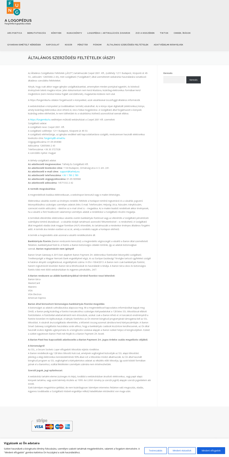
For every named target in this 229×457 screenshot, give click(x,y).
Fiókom (97, 45)
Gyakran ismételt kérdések (24, 45)
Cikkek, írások (182, 33)
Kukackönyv (74, 33)
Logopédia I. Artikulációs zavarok (108, 33)
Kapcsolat (53, 45)
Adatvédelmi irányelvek (168, 45)
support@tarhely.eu (70, 171)
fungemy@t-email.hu (54, 138)
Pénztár (83, 45)
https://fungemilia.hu (40, 119)
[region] (114, 447)
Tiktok (164, 33)
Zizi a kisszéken (145, 33)
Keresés (167, 73)
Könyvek (56, 33)
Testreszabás (155, 450)
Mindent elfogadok (211, 450)
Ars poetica (14, 33)
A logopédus (18, 20)
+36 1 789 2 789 (70, 175)
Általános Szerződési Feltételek (127, 45)
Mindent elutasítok (182, 450)
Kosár (68, 45)
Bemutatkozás (36, 33)
